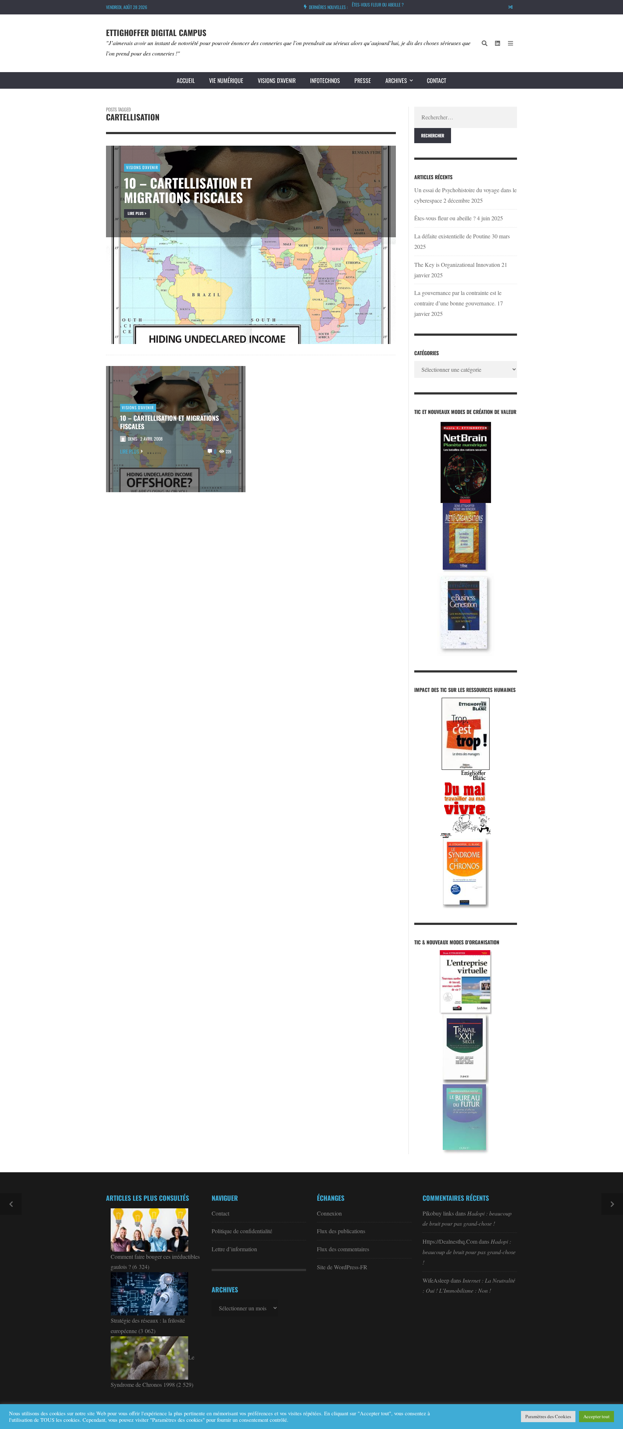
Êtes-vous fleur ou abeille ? (445, 218)
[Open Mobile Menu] (510, 43)
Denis (132, 439)
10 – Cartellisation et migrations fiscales (169, 422)
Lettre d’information (234, 1249)
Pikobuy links (438, 1213)
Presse (362, 80)
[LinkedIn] (497, 43)
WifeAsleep (436, 1280)
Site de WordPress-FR (342, 1267)
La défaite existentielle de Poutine (383, 4)
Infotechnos (325, 80)
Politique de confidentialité (242, 1231)
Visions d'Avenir (138, 407)
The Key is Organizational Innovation (457, 264)
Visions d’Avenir (277, 80)
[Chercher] (484, 43)
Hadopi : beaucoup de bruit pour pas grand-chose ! (469, 1252)
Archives (396, 80)
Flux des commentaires (343, 1249)
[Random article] (510, 7)
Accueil (186, 80)
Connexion (329, 1213)
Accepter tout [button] (596, 1416)
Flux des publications (341, 1231)
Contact (436, 80)
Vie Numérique (226, 80)
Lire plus (129, 451)
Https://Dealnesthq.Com (450, 1241)
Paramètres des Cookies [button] (548, 1416)
